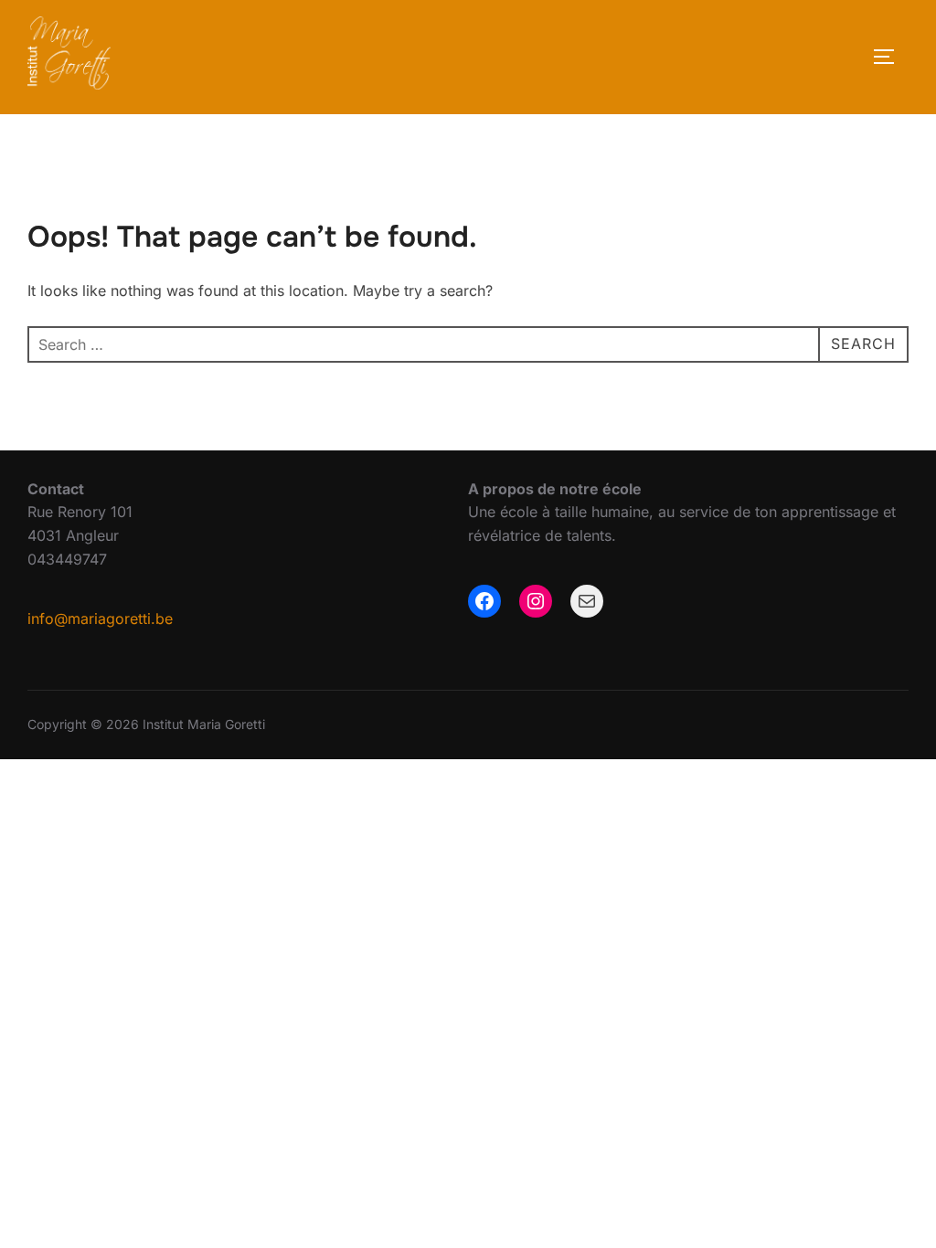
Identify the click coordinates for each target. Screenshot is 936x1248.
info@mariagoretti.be (100, 618)
